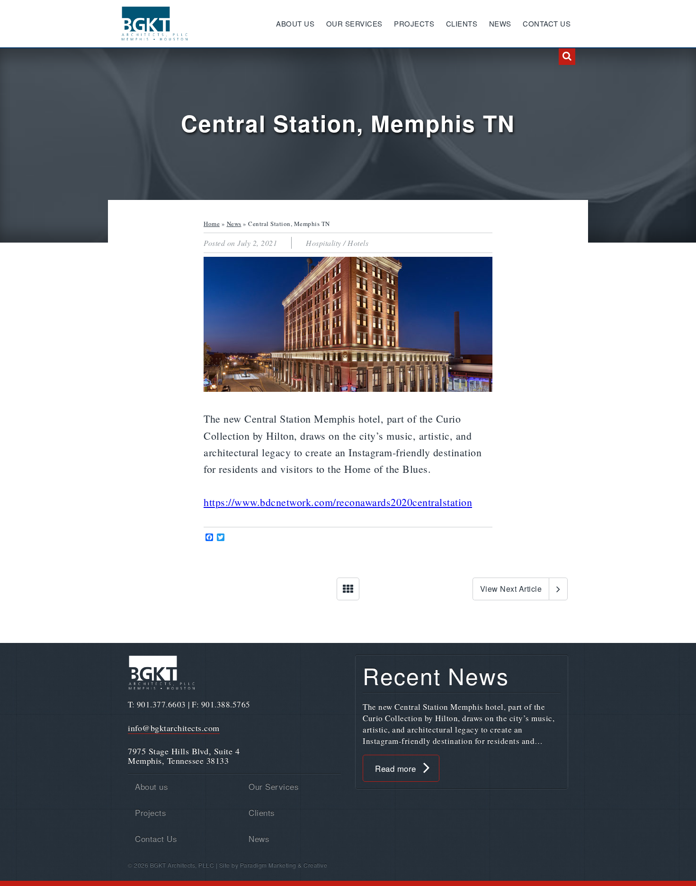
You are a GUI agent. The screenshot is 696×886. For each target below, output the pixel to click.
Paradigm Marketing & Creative (284, 865)
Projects (414, 23)
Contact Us (547, 23)
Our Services (354, 23)
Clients (462, 23)
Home (212, 223)
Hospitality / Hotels (337, 243)
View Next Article (511, 588)
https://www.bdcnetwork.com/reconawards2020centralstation (338, 502)
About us (295, 23)
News (500, 23)
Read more (395, 768)
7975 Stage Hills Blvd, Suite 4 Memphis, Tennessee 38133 (184, 755)
